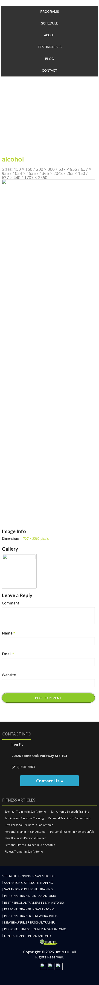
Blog (49, 59)
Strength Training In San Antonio (25, 812)
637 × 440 (11, 177)
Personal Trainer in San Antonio (25, 832)
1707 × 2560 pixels (35, 538)
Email (8, 653)
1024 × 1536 (24, 173)
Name (8, 633)
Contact (49, 70)
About (49, 35)
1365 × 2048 (51, 173)
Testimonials (49, 47)
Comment (10, 603)
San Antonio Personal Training (24, 818)
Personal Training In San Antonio (69, 818)
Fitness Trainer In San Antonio (24, 852)
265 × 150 (76, 173)
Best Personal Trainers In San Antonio (29, 825)
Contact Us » (49, 781)
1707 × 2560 (35, 177)
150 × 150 (23, 169)
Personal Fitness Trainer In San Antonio (30, 845)
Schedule (49, 23)
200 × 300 (45, 169)
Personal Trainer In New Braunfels (72, 832)
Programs (49, 11)
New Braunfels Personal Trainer (25, 838)
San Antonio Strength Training (70, 812)
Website (9, 674)
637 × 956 (67, 169)
